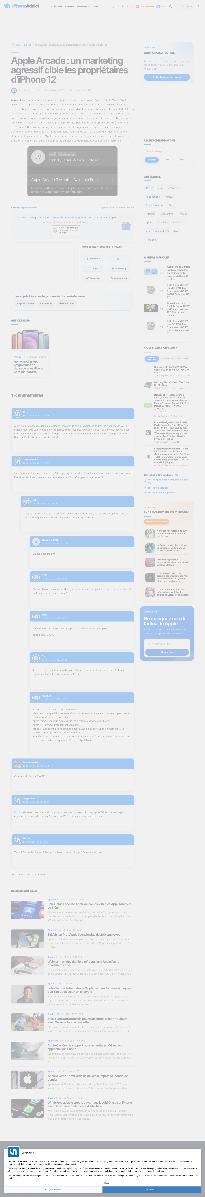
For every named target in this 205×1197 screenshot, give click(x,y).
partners (23, 1161)
